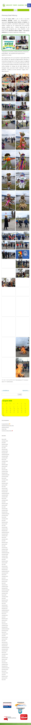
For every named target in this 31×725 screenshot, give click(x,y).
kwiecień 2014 (5, 676)
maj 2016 (4, 635)
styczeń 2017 (4, 623)
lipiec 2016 (4, 632)
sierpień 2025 (5, 457)
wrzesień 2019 (5, 572)
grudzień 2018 (5, 586)
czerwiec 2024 (5, 479)
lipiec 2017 (4, 613)
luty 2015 (4, 661)
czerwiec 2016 (5, 633)
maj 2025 (4, 462)
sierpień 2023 (5, 496)
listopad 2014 (4, 666)
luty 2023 (4, 506)
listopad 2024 (4, 473)
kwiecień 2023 (5, 503)
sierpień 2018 (5, 593)
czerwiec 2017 (5, 615)
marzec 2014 (4, 677)
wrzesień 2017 (5, 611)
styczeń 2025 (4, 469)
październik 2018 (5, 589)
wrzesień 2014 (5, 669)
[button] (29, 5)
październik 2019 (5, 571)
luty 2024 (4, 486)
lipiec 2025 (4, 459)
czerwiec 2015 (5, 654)
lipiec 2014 (4, 671)
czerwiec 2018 (5, 596)
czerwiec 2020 (5, 557)
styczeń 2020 (4, 566)
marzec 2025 (4, 466)
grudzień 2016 (5, 625)
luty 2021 (4, 545)
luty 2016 (4, 640)
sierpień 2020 (5, 556)
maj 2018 (4, 598)
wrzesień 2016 (5, 630)
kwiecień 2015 (5, 657)
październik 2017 (5, 610)
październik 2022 (5, 513)
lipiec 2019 (4, 574)
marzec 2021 (4, 544)
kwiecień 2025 (5, 464)
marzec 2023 (4, 505)
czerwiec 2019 (5, 576)
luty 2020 (4, 564)
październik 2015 (5, 647)
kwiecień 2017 (5, 618)
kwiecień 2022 (5, 522)
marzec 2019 (4, 581)
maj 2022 (4, 520)
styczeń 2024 (4, 488)
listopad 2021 (4, 530)
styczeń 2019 (4, 584)
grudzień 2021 (5, 528)
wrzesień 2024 (5, 476)
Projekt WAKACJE (5, 424)
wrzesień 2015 (5, 649)
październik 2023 (5, 493)
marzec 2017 (4, 620)
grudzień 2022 (5, 510)
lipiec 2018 (4, 595)
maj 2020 (4, 559)
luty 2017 (4, 622)
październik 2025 (5, 454)
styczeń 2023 (4, 508)
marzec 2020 (4, 562)
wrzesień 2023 (5, 495)
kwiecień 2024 (5, 483)
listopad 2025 (4, 452)
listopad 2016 (4, 627)
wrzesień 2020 (5, 554)
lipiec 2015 (4, 652)
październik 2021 (5, 532)
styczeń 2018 (4, 605)
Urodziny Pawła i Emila (7, 430)
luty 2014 (4, 679)
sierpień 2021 (5, 535)
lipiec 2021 (4, 537)
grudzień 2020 (5, 549)
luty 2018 (4, 603)
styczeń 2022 (4, 527)
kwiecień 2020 (5, 561)
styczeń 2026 (4, 449)
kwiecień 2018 (5, 600)
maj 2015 (4, 655)
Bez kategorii (19, 380)
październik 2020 (5, 552)
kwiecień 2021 (5, 542)
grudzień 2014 (5, 664)
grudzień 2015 (5, 644)
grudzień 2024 (5, 471)
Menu (15, 10)
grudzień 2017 (5, 606)
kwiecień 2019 (5, 579)
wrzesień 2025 (5, 456)
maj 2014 (4, 674)
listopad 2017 (4, 608)
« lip (3, 415)
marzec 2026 (4, 446)
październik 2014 (5, 667)
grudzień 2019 (5, 567)
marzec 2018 (4, 601)
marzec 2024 (4, 484)
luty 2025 (4, 468)
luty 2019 (4, 583)
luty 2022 (4, 525)
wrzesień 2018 (5, 591)
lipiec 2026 (4, 439)
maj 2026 (4, 442)
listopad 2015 (4, 645)
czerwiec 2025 (5, 461)
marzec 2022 (4, 523)
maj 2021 (4, 540)
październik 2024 (5, 474)
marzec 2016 (4, 639)
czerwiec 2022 (5, 518)
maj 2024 (4, 481)
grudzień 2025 (5, 451)
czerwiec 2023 (5, 500)
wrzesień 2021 (5, 534)
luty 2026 (4, 447)
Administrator (10, 381)
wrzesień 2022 (5, 515)
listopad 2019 (4, 569)
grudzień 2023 (5, 490)
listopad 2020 (4, 550)
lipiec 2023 (4, 498)
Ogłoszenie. (25, 390)
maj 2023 (4, 501)
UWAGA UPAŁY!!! (5, 427)
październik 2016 (5, 628)
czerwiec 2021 (5, 539)
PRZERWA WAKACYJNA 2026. (8, 425)
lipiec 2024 (4, 478)
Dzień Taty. (4, 429)
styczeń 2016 (4, 642)
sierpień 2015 (5, 650)
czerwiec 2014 (5, 672)
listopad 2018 (4, 588)
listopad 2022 (4, 512)
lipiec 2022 (4, 517)
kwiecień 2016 (5, 637)
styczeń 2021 (4, 547)
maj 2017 (4, 617)
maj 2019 (4, 578)
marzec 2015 (4, 659)
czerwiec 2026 (5, 440)
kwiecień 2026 (5, 444)
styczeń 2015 (4, 662)
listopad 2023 (4, 491)
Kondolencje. (5, 390)
